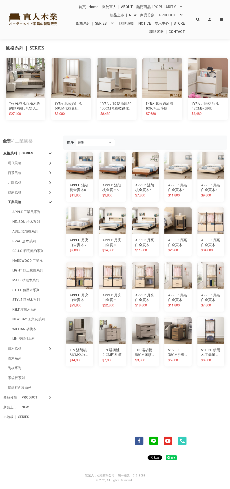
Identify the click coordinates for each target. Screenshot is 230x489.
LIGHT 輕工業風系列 (27, 270)
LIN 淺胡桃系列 (23, 339)
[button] (198, 19)
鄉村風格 (14, 349)
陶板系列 (14, 368)
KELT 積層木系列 (24, 310)
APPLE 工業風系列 (26, 212)
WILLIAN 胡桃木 (24, 329)
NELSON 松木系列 (26, 222)
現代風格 (14, 163)
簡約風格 (14, 192)
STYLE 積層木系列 (26, 300)
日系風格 (14, 173)
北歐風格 (14, 183)
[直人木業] (33, 19)
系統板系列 (16, 378)
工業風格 (14, 202)
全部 (7, 140)
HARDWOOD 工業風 (27, 261)
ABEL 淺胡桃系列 (25, 231)
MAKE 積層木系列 (25, 280)
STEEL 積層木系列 (26, 290)
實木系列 (14, 358)
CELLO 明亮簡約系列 (28, 251)
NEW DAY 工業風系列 (28, 319)
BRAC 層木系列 (24, 241)
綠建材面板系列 (19, 388)
